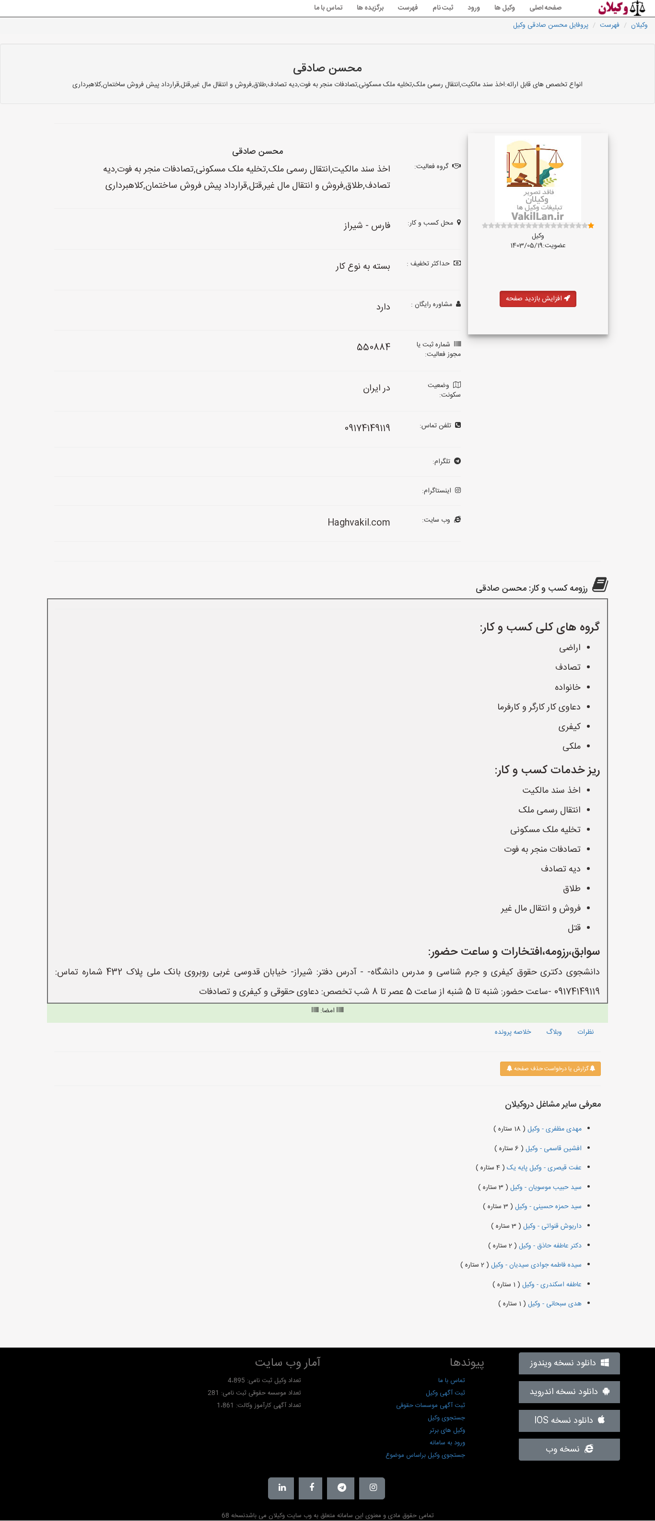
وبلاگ (554, 1032)
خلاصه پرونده (513, 1032)
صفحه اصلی (545, 8)
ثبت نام (443, 8)
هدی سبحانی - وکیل (554, 1304)
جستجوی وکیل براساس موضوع (425, 1455)
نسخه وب (565, 1449)
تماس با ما (328, 8)
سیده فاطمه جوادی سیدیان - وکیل (535, 1265)
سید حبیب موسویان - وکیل (545, 1187)
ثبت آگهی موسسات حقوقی (430, 1405)
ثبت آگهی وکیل (445, 1393)
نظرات (585, 1032)
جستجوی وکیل (446, 1418)
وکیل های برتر (447, 1430)
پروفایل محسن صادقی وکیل (550, 25)
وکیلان (639, 25)
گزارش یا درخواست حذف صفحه (550, 1069)
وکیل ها (504, 8)
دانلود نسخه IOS (566, 1421)
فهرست (408, 8)
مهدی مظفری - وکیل (554, 1129)
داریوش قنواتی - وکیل (551, 1226)
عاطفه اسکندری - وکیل (551, 1285)
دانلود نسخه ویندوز (565, 1363)
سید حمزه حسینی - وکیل (547, 1206)
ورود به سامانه (447, 1443)
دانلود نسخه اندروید (566, 1392)
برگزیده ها (370, 8)
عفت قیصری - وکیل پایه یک (543, 1168)
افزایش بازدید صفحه (535, 299)
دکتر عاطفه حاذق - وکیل (549, 1246)
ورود (474, 8)
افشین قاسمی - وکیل (553, 1149)
